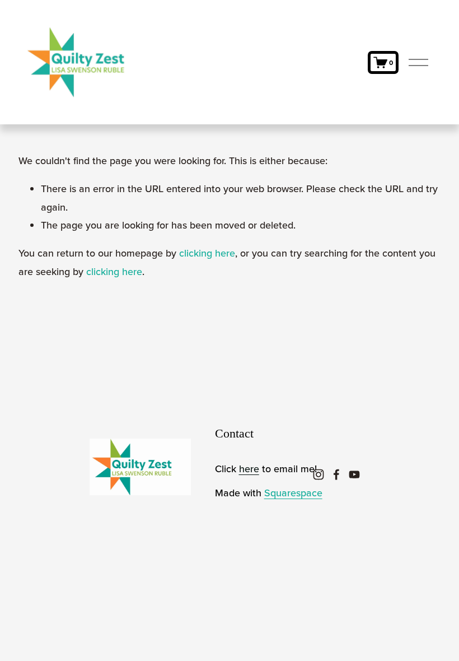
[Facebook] (336, 474)
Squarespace (293, 493)
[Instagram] (318, 474)
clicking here (207, 253)
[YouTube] (354, 474)
